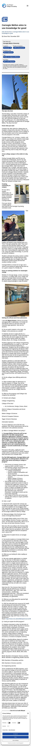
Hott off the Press (7, 32)
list (9, 510)
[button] (27, 5)
